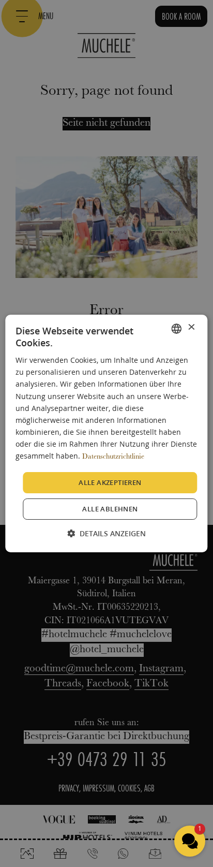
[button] (106, 533)
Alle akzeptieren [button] (110, 482)
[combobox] (177, 329)
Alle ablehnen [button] (110, 508)
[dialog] (106, 434)
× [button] (191, 328)
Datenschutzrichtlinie (113, 457)
